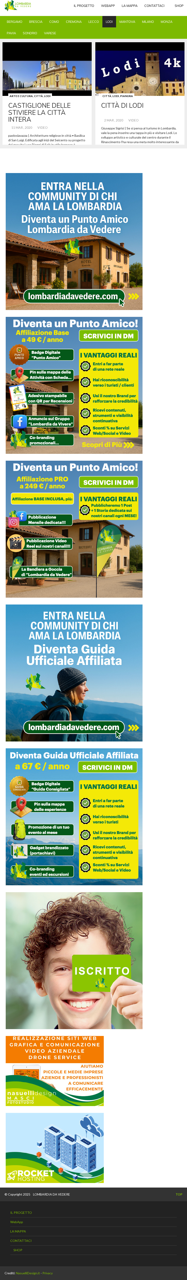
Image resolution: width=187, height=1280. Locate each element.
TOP (178, 1194)
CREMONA (74, 22)
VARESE (50, 33)
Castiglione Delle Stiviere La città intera (39, 112)
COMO (54, 22)
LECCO (93, 22)
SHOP (179, 6)
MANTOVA (127, 22)
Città (38, 96)
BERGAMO (14, 22)
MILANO (148, 22)
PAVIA (11, 33)
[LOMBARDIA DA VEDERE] (18, 5)
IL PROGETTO (84, 6)
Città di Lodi (122, 105)
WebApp (108, 6)
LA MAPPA (130, 6)
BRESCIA (35, 22)
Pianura (126, 96)
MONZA (166, 22)
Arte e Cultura (21, 96)
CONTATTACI (154, 6)
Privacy (47, 1273)
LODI (109, 22)
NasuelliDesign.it (28, 1273)
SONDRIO (30, 33)
